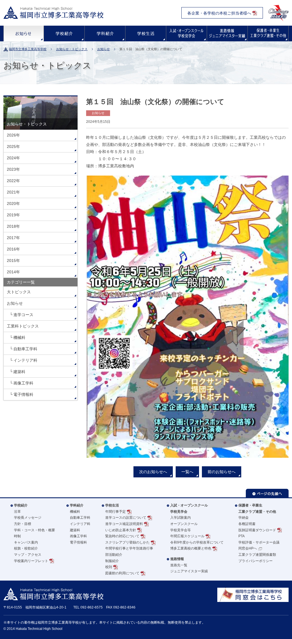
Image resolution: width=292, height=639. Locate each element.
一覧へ (187, 471)
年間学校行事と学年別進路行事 (129, 548)
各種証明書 (247, 524)
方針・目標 (22, 524)
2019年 (13, 215)
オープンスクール (184, 524)
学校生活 (145, 33)
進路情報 (227, 33)
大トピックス (19, 292)
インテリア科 (25, 360)
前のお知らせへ (222, 471)
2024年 (13, 158)
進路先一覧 (178, 565)
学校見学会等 (180, 530)
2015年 (13, 260)
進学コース (23, 314)
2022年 (13, 180)
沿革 (17, 512)
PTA (241, 536)
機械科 (19, 337)
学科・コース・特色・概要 (34, 530)
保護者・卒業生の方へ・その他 (268, 33)
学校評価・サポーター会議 (258, 542)
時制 (17, 536)
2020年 (13, 203)
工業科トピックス (23, 326)
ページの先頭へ (267, 493)
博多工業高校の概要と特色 (190, 548)
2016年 (13, 249)
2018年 (13, 226)
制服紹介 (112, 561)
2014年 (13, 272)
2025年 (13, 146)
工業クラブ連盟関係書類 (257, 555)
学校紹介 (64, 33)
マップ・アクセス (27, 555)
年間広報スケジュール (187, 536)
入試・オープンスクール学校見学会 (189, 508)
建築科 (19, 371)
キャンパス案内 (26, 542)
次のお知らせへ (153, 471)
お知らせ (24, 33)
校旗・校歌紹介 (26, 548)
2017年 (13, 237)
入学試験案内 (180, 518)
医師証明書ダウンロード (257, 530)
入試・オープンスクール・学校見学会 (186, 33)
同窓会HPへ (247, 548)
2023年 (13, 169)
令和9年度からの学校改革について (197, 542)
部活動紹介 (113, 555)
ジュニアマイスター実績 (189, 571)
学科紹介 (105, 33)
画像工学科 (23, 383)
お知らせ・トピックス (72, 49)
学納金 (243, 518)
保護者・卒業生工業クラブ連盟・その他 (257, 508)
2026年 (13, 135)
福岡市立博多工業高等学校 (27, 49)
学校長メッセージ (27, 518)
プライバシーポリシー (255, 561)
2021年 (13, 192)
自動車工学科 (25, 349)
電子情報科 (23, 394)
